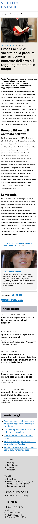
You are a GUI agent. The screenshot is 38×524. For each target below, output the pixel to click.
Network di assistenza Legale (20, 481)
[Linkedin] (20, 295)
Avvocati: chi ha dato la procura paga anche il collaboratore (17, 393)
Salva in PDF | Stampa (12, 300)
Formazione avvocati (16, 486)
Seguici (10, 467)
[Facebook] (16, 295)
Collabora (11, 470)
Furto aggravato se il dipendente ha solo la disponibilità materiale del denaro (19, 423)
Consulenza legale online (18, 484)
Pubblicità (11, 479)
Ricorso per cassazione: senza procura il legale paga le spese (16, 375)
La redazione (13, 465)
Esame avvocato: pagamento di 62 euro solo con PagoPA (20, 442)
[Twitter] (13, 295)
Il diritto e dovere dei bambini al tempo (18, 436)
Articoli (8, 14)
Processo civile (18, 14)
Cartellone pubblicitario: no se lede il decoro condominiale (20, 430)
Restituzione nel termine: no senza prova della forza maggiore (20, 448)
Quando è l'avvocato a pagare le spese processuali (17, 336)
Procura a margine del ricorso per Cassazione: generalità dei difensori (18, 320)
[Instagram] (8, 502)
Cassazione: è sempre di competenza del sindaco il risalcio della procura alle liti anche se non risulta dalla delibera (18, 358)
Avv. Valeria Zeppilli (7, 45)
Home (3, 14)
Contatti (10, 463)
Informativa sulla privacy (17, 495)
